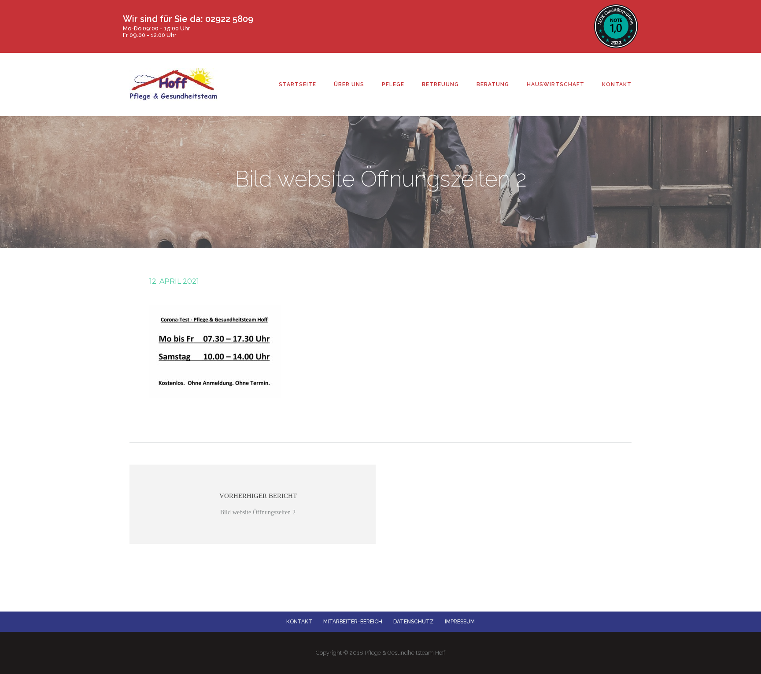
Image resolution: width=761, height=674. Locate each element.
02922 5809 (229, 19)
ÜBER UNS (349, 84)
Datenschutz (413, 622)
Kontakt (299, 622)
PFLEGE (393, 84)
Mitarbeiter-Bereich (352, 622)
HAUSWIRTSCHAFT (555, 84)
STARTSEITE (297, 84)
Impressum (460, 622)
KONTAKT (617, 84)
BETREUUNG (440, 84)
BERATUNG (493, 84)
